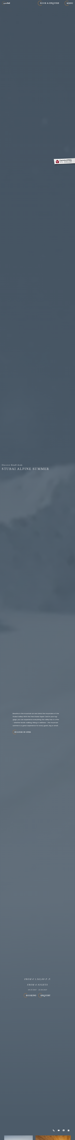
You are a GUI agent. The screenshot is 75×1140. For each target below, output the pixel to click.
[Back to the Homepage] (6, 4)
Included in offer (22, 732)
